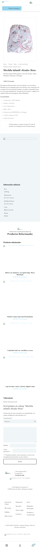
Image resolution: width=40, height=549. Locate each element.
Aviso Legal (19, 510)
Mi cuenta (8, 508)
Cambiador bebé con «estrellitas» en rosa (20, 350)
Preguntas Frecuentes (30, 507)
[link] (20, 479)
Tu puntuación (8, 418)
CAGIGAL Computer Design (21, 525)
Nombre (6, 445)
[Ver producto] (34, 247)
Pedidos (7, 512)
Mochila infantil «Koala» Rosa (12, 67)
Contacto (18, 514)
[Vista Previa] (34, 250)
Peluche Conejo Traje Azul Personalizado (20, 317)
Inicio (5, 64)
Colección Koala (23, 64)
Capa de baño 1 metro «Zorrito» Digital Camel (20, 386)
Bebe (15, 64)
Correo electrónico (7, 450)
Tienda (10, 64)
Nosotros (18, 506)
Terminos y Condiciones (31, 514)
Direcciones (8, 516)
